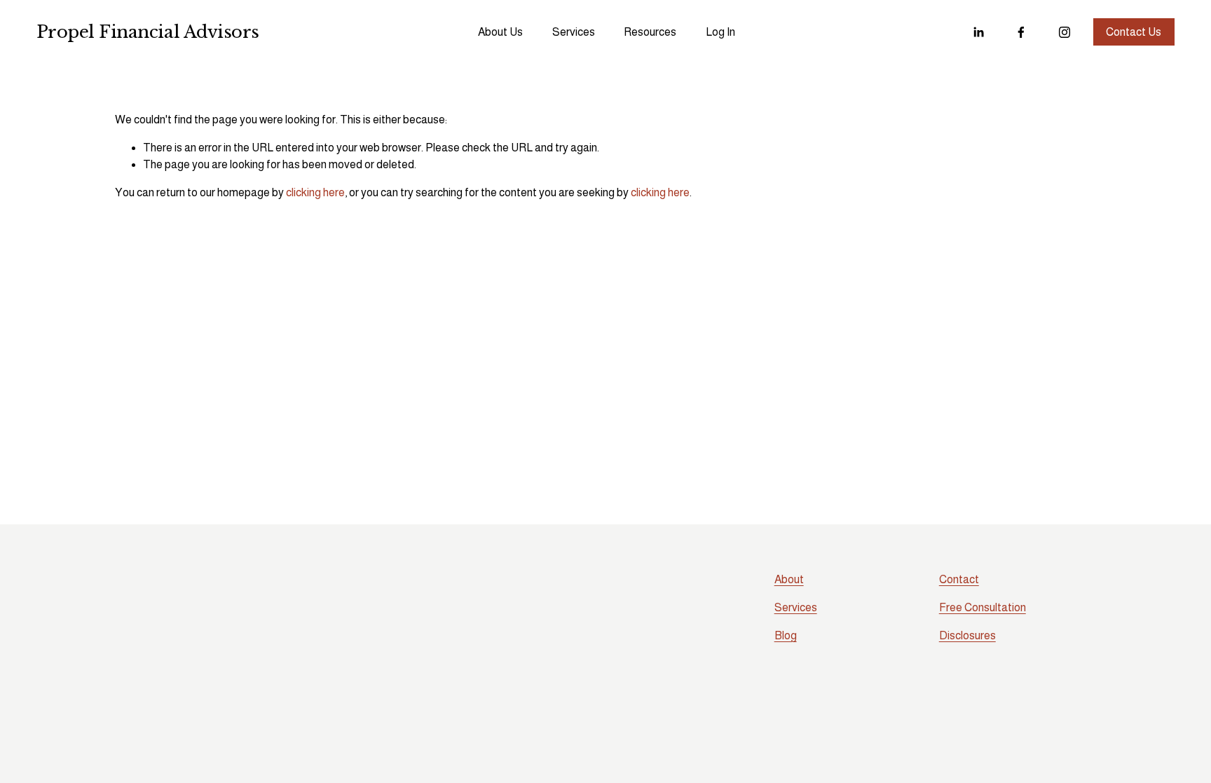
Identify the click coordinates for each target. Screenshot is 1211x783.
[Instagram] (1065, 32)
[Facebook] (1021, 32)
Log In (720, 32)
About (789, 579)
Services (573, 32)
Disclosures (967, 635)
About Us (500, 32)
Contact (959, 579)
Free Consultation (982, 607)
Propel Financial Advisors (147, 32)
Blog (785, 635)
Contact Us (1133, 32)
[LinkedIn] (978, 32)
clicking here (315, 192)
